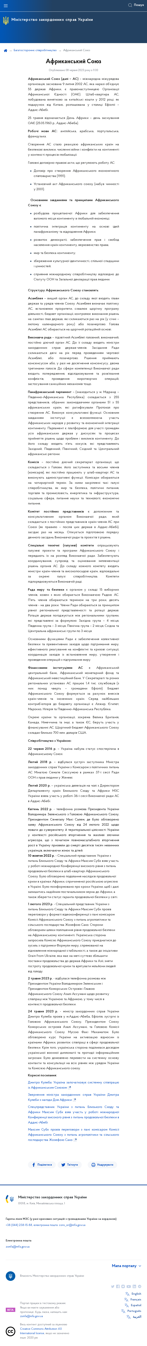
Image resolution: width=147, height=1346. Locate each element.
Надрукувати (105, 1164)
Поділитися (45, 1164)
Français (136, 1299)
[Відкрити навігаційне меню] (6, 6)
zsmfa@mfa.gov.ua (17, 1246)
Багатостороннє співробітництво (35, 50)
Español (136, 1305)
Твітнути (72, 1164)
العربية (137, 1316)
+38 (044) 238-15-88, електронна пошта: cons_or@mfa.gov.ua (45, 1225)
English (136, 1293)
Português (134, 1311)
